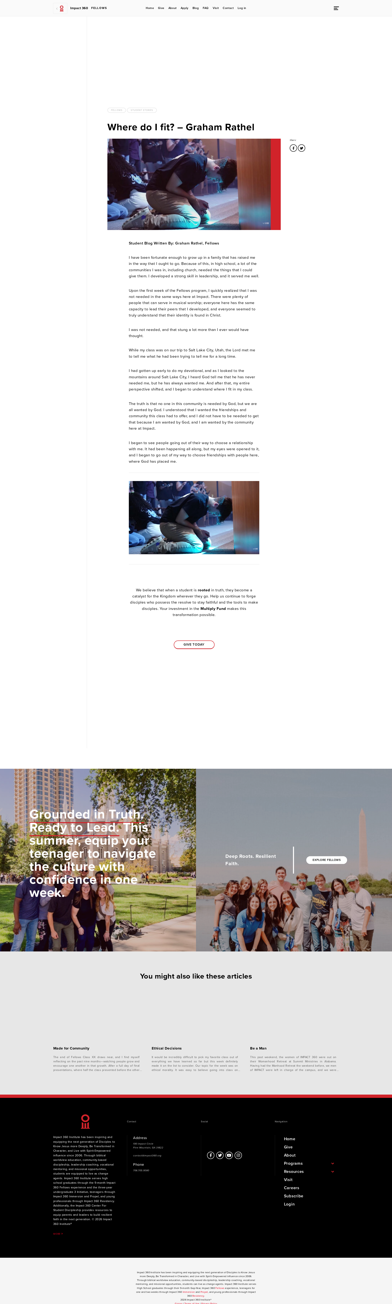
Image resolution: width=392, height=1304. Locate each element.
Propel (204, 1292)
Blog (196, 8)
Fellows (116, 110)
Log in (242, 8)
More (57, 1233)
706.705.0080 (141, 1170)
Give (161, 8)
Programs (293, 1163)
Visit (216, 8)
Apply (184, 8)
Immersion (189, 1292)
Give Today (194, 645)
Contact (228, 8)
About (172, 8)
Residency (198, 1295)
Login (289, 1204)
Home (150, 8)
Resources (294, 1171)
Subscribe (293, 1196)
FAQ (206, 8)
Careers (291, 1188)
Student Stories (142, 110)
